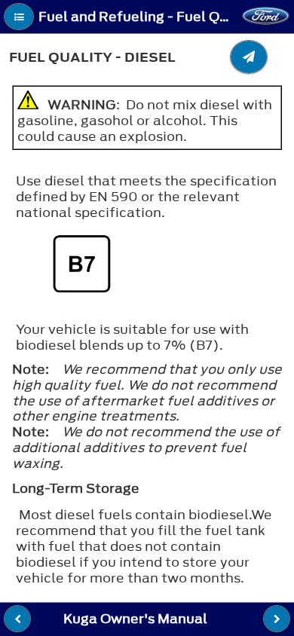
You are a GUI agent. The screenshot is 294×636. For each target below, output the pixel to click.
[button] (19, 16)
